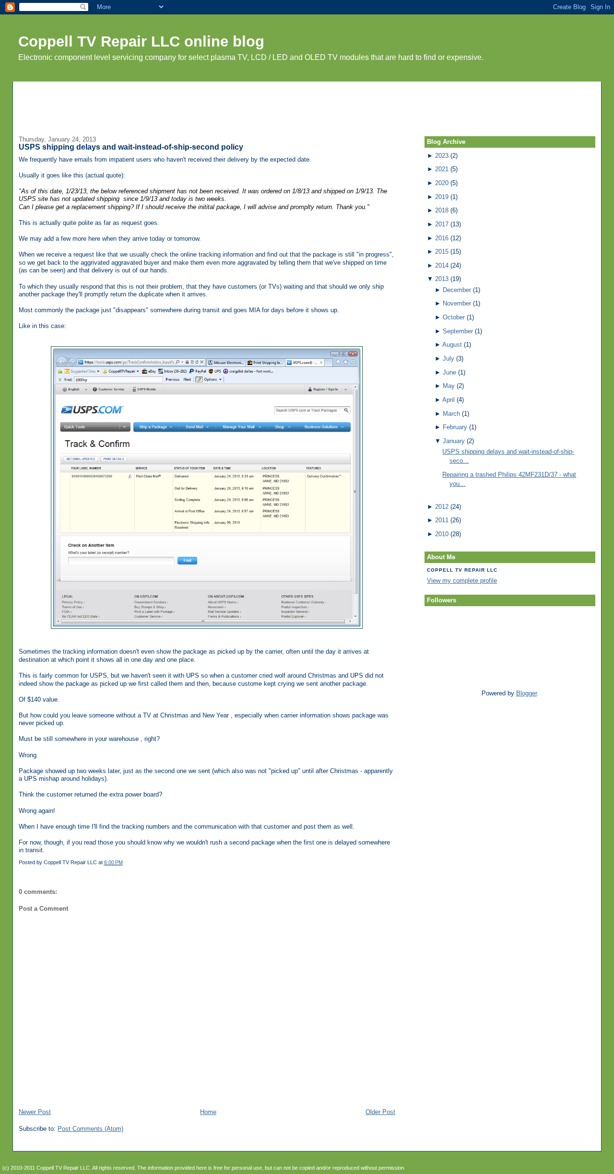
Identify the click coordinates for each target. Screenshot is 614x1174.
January (454, 441)
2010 (442, 534)
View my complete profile (462, 580)
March (451, 413)
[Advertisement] (307, 103)
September (458, 331)
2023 (442, 155)
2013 (442, 278)
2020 (442, 183)
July (448, 358)
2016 (442, 238)
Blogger (526, 693)
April (448, 399)
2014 (442, 265)
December (457, 290)
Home (208, 1111)
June (449, 372)
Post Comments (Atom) (90, 1128)
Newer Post (35, 1111)
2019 (442, 196)
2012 (442, 506)
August (452, 344)
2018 (442, 210)
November (457, 303)
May (449, 385)
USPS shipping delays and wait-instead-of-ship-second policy (131, 147)
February (455, 427)
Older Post (380, 1111)
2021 (442, 169)
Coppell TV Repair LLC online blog (141, 41)
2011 (442, 520)
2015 (442, 251)
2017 (442, 224)
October (454, 317)
